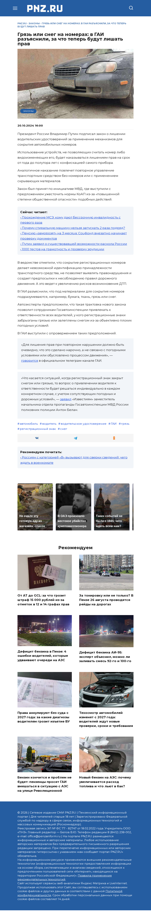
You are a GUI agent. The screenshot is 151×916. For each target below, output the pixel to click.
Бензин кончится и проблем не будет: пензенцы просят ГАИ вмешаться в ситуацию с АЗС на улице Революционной (44, 784)
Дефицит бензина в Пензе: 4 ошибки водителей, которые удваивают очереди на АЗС (42, 655)
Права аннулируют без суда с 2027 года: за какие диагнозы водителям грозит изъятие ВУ (43, 717)
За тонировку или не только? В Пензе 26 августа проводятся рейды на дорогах (106, 600)
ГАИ (114, 423)
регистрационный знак (38, 429)
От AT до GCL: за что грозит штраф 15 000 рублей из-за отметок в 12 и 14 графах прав (43, 600)
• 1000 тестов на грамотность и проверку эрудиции (62, 249)
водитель (49, 423)
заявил (65, 399)
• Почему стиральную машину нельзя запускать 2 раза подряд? (72, 228)
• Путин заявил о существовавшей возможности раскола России (73, 244)
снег (63, 429)
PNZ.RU (22, 23)
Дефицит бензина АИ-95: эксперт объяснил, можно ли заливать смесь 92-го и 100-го (105, 657)
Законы (34, 23)
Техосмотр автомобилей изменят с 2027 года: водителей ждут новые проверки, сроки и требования (106, 719)
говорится (29, 360)
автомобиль (29, 423)
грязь (125, 423)
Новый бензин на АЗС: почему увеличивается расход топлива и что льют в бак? (105, 782)
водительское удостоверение (83, 423)
